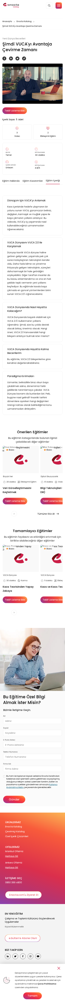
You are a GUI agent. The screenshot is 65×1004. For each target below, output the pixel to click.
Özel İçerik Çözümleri (16, 836)
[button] (59, 5)
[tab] (11, 181)
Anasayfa (7, 21)
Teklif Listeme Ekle (15, 110)
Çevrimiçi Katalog (15, 831)
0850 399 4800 (13, 882)
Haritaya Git (11, 856)
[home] (11, 5)
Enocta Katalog (24, 21)
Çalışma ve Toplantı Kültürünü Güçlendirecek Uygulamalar (30, 920)
